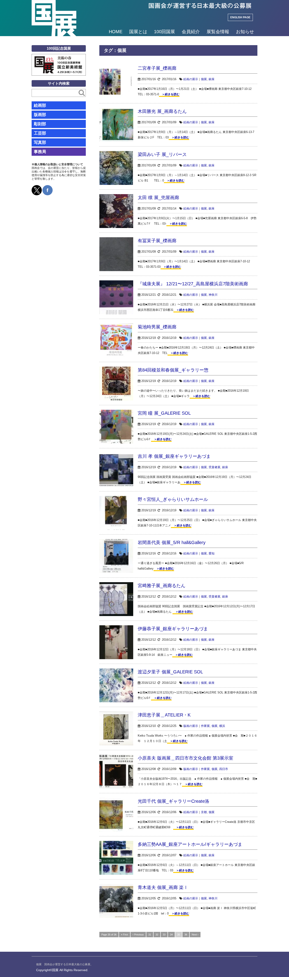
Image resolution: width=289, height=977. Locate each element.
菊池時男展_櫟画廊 (157, 326)
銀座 (211, 79)
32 (157, 934)
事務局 (40, 151)
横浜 (222, 726)
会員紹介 (191, 31)
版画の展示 (190, 726)
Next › (195, 934)
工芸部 (40, 133)
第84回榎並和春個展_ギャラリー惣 (173, 370)
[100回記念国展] (59, 57)
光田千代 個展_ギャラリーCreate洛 (173, 801)
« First (124, 934)
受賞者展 (214, 467)
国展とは (138, 31)
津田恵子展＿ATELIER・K (164, 714)
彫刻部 (40, 124)
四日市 (223, 769)
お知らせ (245, 31)
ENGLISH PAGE (240, 17)
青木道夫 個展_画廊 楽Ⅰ (163, 887)
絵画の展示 (190, 79)
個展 (204, 79)
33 (164, 934)
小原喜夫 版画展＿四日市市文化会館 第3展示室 (185, 758)
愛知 (211, 553)
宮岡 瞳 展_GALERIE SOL (164, 413)
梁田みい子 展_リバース (162, 154)
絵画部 (40, 105)
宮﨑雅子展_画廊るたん (161, 585)
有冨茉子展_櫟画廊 (157, 240)
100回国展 (164, 31)
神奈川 (213, 294)
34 (171, 934)
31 (149, 934)
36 (185, 934)
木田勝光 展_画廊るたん (162, 111)
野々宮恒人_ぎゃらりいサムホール (173, 499)
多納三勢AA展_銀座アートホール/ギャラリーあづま (190, 844)
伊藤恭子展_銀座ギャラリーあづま (173, 628)
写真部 (40, 142)
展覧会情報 (218, 31)
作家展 (205, 726)
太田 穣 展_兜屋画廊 (158, 197)
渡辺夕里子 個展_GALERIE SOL (170, 671)
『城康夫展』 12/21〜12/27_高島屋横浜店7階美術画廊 (193, 283)
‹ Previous (138, 934)
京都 (204, 812)
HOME (115, 31)
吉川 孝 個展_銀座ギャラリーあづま (174, 456)
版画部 (40, 114)
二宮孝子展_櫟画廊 (157, 68)
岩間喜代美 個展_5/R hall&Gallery (171, 542)
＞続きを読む (169, 94)
